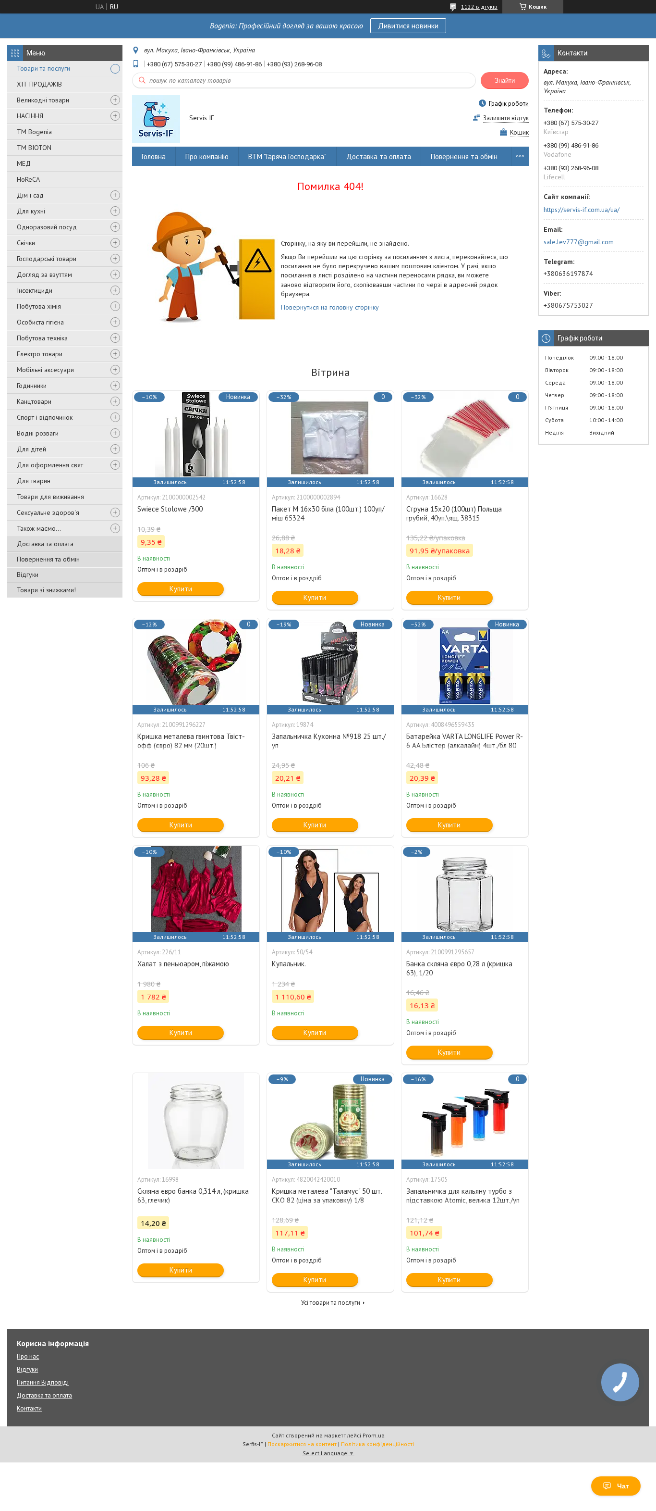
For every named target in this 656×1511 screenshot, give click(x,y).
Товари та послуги (43, 68)
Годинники (32, 385)
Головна (154, 156)
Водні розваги (38, 433)
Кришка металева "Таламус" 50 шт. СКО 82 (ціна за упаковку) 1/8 (327, 1195)
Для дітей (31, 449)
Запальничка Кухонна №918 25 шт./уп (329, 741)
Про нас (28, 1356)
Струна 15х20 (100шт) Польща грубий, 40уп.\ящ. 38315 (454, 513)
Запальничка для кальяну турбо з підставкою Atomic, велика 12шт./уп (463, 1195)
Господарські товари (46, 258)
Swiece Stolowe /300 (170, 508)
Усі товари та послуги (330, 1302)
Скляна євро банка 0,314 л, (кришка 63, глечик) (193, 1195)
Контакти (29, 1408)
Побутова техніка (42, 338)
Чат (623, 1486)
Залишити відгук (506, 118)
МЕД (24, 163)
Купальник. (289, 963)
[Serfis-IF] (156, 118)
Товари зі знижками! (46, 590)
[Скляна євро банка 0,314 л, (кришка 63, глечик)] (196, 1121)
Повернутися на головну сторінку (330, 307)
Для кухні (31, 211)
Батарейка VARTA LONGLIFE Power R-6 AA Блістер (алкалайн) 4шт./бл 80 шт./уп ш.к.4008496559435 (464, 745)
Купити (181, 588)
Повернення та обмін (48, 559)
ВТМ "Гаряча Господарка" (287, 156)
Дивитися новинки (408, 25)
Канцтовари (34, 401)
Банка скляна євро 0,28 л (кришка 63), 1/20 (459, 968)
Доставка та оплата (45, 543)
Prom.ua (374, 1435)
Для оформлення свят (50, 465)
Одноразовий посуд (47, 227)
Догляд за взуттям (44, 274)
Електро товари (39, 354)
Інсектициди (34, 290)
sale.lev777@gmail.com (579, 241)
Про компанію (207, 156)
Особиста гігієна (40, 322)
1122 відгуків (479, 6)
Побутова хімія (39, 306)
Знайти (505, 80)
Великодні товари (43, 100)
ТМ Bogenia (34, 131)
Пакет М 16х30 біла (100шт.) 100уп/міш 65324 (328, 513)
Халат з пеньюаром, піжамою (183, 963)
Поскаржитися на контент (302, 1444)
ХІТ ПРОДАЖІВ (39, 84)
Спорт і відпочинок (45, 417)
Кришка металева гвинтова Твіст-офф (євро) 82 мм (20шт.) (191, 741)
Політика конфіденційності (377, 1444)
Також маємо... (39, 528)
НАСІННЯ (30, 116)
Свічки (26, 242)
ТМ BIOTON (34, 147)
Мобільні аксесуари (45, 369)
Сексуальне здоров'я (48, 512)
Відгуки (27, 574)
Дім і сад (30, 195)
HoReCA (28, 179)
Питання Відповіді (43, 1382)
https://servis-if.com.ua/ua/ (582, 209)
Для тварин (33, 480)
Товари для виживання (50, 496)
